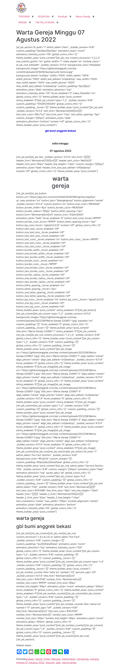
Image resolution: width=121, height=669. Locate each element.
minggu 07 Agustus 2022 (30, 662)
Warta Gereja (83, 16)
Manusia (55, 659)
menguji (94, 659)
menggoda (83, 659)
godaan (30, 659)
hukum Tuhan (42, 659)
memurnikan (68, 659)
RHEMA (22, 22)
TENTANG (24, 16)
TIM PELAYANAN (44, 22)
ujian (58, 662)
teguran (50, 662)
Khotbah (62, 16)
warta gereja (69, 662)
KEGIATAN (44, 16)
